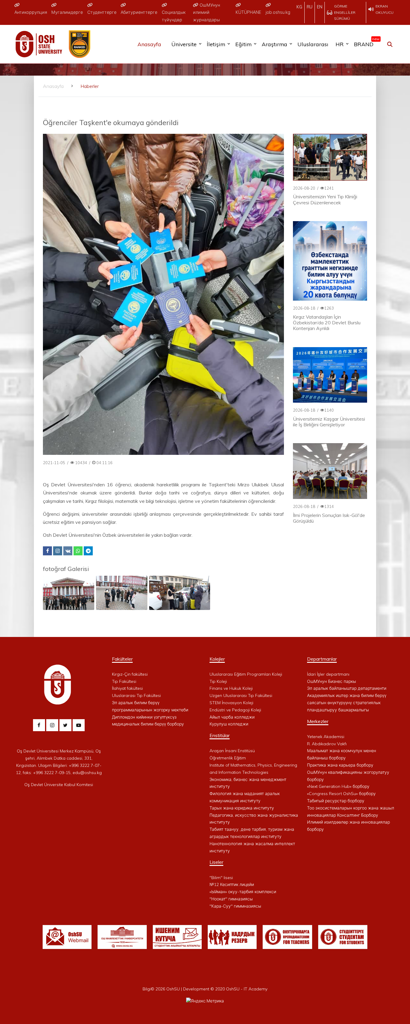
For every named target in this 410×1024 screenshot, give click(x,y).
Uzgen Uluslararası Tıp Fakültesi (241, 695)
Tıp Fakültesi (124, 681)
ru (309, 7)
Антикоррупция (30, 12)
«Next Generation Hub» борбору (338, 786)
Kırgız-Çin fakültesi (130, 674)
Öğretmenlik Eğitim (228, 758)
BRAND (365, 42)
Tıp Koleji (218, 681)
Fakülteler (122, 659)
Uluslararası (312, 44)
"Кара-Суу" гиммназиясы (235, 906)
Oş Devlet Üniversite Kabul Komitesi (58, 784)
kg (299, 7)
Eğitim (243, 44)
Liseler (216, 862)
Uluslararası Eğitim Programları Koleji (246, 674)
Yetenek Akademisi (325, 736)
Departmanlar (322, 659)
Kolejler (217, 659)
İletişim (216, 44)
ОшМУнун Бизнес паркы (331, 681)
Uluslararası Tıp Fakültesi (136, 695)
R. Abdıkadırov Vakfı (327, 743)
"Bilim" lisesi (221, 877)
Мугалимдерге (67, 12)
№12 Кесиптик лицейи (232, 884)
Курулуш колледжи (229, 724)
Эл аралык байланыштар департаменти (346, 688)
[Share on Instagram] (57, 550)
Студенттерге (101, 12)
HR (340, 44)
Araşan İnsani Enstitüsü (232, 750)
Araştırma (274, 44)
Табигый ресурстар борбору (335, 800)
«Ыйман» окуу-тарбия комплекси (243, 891)
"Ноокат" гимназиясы (231, 899)
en (319, 7)
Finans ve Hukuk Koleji (231, 688)
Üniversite (184, 44)
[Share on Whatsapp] (78, 550)
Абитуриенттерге (139, 12)
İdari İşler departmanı (328, 674)
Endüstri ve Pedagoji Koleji (235, 710)
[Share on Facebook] (47, 550)
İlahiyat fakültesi (127, 688)
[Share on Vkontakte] (67, 550)
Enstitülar (220, 735)
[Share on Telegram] (88, 550)
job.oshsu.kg (278, 12)
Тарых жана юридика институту (242, 808)
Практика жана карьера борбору (340, 765)
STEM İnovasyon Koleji (231, 702)
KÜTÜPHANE (248, 12)
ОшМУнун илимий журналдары (206, 12)
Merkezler (317, 721)
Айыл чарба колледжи (232, 717)
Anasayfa (149, 44)
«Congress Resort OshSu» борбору (341, 793)
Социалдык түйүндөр (173, 16)
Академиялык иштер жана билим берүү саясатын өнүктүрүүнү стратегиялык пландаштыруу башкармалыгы (346, 703)
